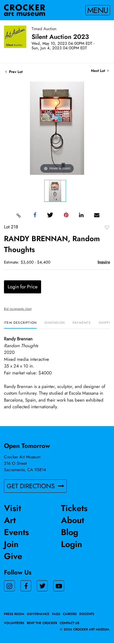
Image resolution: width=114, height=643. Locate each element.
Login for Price (22, 286)
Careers (70, 614)
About (72, 520)
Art (10, 520)
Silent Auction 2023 (60, 36)
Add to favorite (107, 227)
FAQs (56, 614)
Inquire (104, 262)
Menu (97, 10)
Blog (69, 532)
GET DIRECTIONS (31, 486)
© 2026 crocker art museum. (85, 629)
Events (16, 532)
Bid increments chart (18, 308)
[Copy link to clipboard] (19, 215)
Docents (86, 614)
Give (13, 556)
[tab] (20, 325)
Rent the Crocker (42, 623)
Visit (12, 508)
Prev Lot (15, 71)
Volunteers (14, 623)
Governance (38, 614)
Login (71, 544)
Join (11, 544)
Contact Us (69, 623)
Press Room (14, 614)
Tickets (74, 508)
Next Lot (98, 70)
